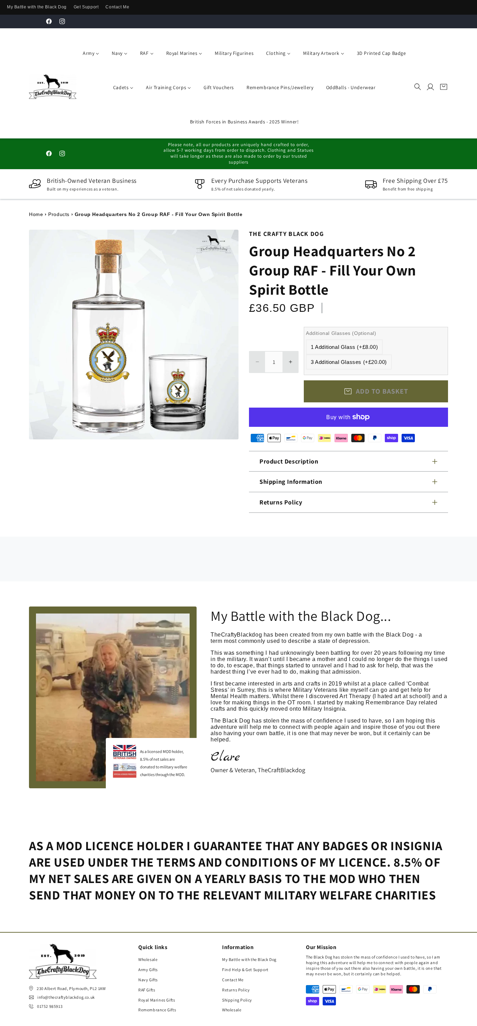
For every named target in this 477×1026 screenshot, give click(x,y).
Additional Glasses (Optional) (341, 333)
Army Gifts (148, 969)
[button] (417, 86)
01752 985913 (50, 1006)
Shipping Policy (237, 1000)
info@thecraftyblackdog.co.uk (66, 997)
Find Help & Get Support (245, 969)
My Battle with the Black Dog (37, 7)
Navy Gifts (148, 979)
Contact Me (117, 7)
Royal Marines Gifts (156, 1000)
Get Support (86, 7)
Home (36, 214)
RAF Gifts (146, 989)
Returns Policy (236, 989)
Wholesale (147, 959)
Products (58, 214)
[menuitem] (89, 52)
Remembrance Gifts (157, 1009)
